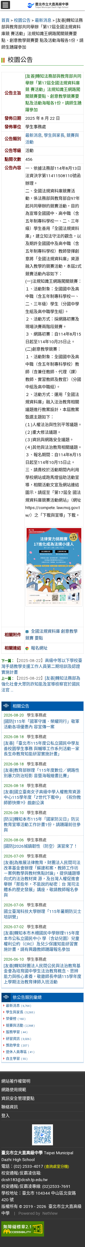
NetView (50, 1213)
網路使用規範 (13, 1089)
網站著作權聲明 (15, 1081)
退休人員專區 (20, 1052)
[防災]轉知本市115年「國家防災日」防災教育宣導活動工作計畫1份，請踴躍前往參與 (42, 825)
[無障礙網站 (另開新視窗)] (42, 1229)
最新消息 (18, 1005)
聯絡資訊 (9, 1107)
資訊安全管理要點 (17, 1098)
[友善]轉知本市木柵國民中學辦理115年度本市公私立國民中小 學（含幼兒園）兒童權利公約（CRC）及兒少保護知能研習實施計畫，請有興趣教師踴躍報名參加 (41, 941)
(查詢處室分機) (56, 1166)
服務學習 (16, 1032)
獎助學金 (17, 1045)
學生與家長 (20, 1012)
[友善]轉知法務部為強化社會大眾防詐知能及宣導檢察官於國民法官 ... (40, 684)
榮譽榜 (15, 1019)
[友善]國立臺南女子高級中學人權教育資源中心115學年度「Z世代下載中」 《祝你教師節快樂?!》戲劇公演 (42, 797)
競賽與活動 (20, 1025)
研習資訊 (18, 1039)
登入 (5, 1115)
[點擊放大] (54, 566)
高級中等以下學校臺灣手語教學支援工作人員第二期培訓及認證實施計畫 (41, 666)
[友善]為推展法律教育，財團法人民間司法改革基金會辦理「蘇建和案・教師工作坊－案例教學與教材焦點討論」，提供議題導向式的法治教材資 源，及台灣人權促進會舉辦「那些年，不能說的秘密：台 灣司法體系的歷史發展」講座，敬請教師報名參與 (42, 879)
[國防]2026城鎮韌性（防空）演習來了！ (41, 846)
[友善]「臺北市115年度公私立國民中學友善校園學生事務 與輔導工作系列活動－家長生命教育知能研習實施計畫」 (41, 749)
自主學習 (16, 1059)
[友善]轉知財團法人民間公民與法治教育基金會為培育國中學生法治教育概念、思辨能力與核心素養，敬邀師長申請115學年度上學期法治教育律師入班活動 (42, 974)
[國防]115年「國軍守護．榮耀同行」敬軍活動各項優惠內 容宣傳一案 (41, 724)
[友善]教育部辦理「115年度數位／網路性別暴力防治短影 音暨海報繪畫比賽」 (41, 773)
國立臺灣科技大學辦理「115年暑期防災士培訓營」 (42, 914)
